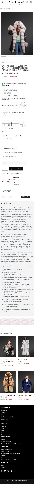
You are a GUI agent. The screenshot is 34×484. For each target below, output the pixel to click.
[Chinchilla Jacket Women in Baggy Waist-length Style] (8, 346)
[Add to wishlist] (25, 168)
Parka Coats (13, 173)
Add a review (25, 197)
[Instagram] (8, 471)
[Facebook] (1, 471)
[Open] (31, 4)
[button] (16, 184)
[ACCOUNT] (31, 2)
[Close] (26, 5)
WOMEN (8, 8)
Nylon (8, 173)
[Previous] (3, 33)
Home (1, 8)
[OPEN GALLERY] (17, 33)
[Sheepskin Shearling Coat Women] (26, 382)
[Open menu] (2, 2)
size (3, 131)
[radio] (3, 135)
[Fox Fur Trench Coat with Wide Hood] (8, 382)
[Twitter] (5, 471)
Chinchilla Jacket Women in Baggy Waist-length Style (7, 361)
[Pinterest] (11, 471)
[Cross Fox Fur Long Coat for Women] (26, 346)
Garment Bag (11, 156)
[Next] (30, 33)
